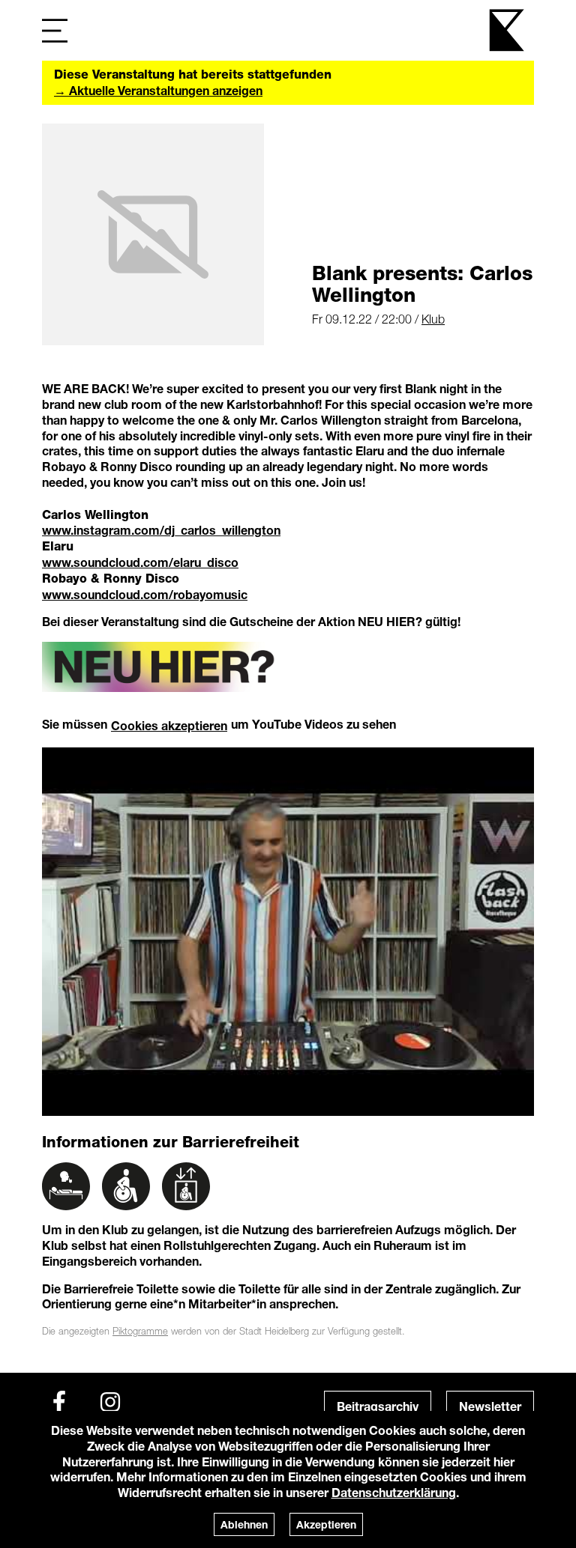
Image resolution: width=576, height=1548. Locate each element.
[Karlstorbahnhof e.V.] (508, 30)
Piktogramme (140, 1331)
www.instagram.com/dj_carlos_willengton (161, 530)
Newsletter (490, 1406)
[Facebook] (59, 1402)
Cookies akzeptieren (169, 725)
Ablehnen (244, 1524)
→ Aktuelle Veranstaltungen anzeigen (158, 90)
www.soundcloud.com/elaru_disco (140, 562)
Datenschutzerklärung (394, 1492)
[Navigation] (55, 30)
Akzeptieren (326, 1524)
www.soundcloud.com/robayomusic (145, 594)
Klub (433, 319)
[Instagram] (110, 1402)
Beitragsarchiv (377, 1406)
